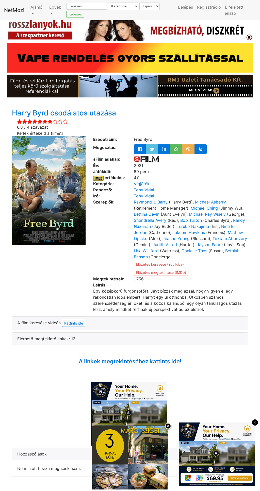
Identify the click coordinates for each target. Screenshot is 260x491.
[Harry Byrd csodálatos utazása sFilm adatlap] (146, 159)
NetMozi (14, 10)
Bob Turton (191, 220)
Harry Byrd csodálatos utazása (64, 113)
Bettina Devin (146, 214)
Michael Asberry (210, 202)
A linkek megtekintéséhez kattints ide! (130, 361)
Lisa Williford (146, 250)
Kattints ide (73, 323)
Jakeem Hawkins (188, 232)
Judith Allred (165, 244)
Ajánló (36, 7)
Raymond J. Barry (151, 202)
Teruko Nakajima (193, 226)
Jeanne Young (176, 238)
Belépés (185, 7)
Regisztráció (209, 7)
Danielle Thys (194, 250)
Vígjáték (142, 183)
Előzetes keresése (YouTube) (160, 264)
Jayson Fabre (210, 244)
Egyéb (55, 7)
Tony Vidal (144, 189)
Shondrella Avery (150, 220)
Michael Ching (204, 208)
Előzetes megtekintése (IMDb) (161, 272)
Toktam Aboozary (230, 238)
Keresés (75, 14)
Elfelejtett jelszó (234, 10)
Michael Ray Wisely (207, 214)
